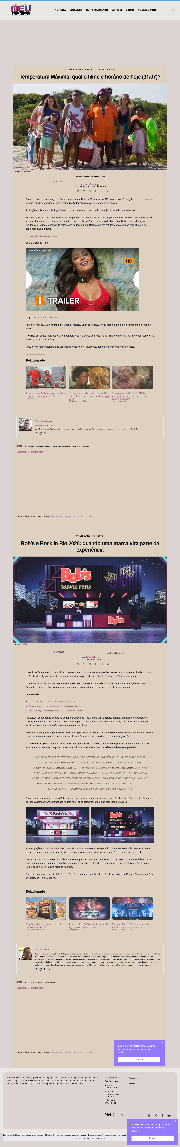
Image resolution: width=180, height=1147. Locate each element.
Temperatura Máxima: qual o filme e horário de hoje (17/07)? (46, 394)
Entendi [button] (152, 1138)
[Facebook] (71, 191)
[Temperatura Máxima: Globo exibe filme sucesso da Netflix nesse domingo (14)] (132, 377)
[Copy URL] (108, 191)
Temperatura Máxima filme (61, 446)
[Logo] (21, 10)
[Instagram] (40, 433)
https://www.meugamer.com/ (44, 425)
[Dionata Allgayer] (25, 426)
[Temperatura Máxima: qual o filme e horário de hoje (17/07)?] (46, 377)
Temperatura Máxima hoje (81, 446)
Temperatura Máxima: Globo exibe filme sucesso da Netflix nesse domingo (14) (129, 395)
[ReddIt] (102, 191)
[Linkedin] (96, 191)
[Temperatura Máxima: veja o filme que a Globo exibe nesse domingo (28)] (89, 377)
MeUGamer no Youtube (46, 317)
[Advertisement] (90, 39)
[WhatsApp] (90, 191)
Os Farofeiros (29, 446)
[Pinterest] (84, 191)
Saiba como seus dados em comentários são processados (71, 516)
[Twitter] (155, 1115)
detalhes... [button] (136, 1131)
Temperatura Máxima (43, 446)
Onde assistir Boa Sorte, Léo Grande (43, 236)
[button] (174, 10)
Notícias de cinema (78, 69)
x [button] (176, 1121)
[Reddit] (169, 1115)
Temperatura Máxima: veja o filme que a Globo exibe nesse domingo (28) (89, 395)
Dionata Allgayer (92, 184)
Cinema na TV (105, 69)
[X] (78, 191)
